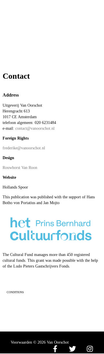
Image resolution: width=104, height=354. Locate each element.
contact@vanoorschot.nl (35, 128)
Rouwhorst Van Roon (20, 167)
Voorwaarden (21, 342)
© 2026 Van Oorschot (51, 342)
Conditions (15, 292)
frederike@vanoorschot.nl (24, 148)
